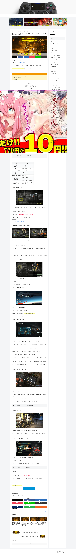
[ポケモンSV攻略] (60, 22)
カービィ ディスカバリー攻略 (56, 128)
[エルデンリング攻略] (16, 22)
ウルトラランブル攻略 (55, 101)
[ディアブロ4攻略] (31, 22)
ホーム (57, 551)
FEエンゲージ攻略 (54, 135)
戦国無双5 (53, 75)
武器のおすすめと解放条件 (19, 221)
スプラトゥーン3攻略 (55, 110)
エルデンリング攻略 (54, 59)
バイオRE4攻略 (54, 94)
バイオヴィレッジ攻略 (55, 78)
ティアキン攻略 (54, 108)
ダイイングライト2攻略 (55, 64)
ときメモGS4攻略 (54, 119)
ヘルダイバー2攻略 (15, 493)
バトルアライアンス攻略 (55, 55)
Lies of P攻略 (53, 96)
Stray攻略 (52, 82)
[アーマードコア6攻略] (45, 22)
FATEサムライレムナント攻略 (56, 117)
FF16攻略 (52, 48)
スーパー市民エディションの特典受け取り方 (30, 86)
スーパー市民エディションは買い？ (28, 88)
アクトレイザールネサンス (56, 121)
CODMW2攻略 (53, 66)
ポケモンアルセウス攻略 (55, 124)
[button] (44, 57)
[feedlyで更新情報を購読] (29, 507)
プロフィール (52, 142)
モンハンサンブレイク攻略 (56, 112)
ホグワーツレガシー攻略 (55, 89)
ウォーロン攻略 (54, 103)
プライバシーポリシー (62, 551)
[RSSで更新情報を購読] (41, 507)
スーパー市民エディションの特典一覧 (29, 85)
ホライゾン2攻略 (54, 80)
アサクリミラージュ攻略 (55, 87)
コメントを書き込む (29, 543)
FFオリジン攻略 (54, 50)
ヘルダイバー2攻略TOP (29, 488)
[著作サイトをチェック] (17, 507)
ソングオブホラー (54, 73)
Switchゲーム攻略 (53, 105)
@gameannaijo (21, 62)
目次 (28, 83)
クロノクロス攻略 (54, 85)
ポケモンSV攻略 (54, 126)
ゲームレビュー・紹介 (54, 43)
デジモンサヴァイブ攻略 (55, 57)
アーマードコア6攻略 (55, 62)
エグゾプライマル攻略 (55, 98)
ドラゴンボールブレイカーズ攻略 (57, 133)
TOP (51, 41)
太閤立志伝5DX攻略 (54, 140)
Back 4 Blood (53, 71)
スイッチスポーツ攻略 (55, 131)
